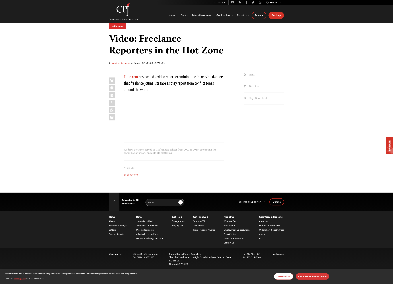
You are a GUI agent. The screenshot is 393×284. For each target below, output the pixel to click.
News (112, 216)
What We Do (229, 221)
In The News (117, 26)
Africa (262, 234)
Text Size (253, 86)
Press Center (230, 234)
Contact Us (229, 242)
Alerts (112, 221)
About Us (229, 216)
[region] (196, 276)
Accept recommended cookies (312, 276)
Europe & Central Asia (269, 225)
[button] (281, 2)
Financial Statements (234, 238)
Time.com (131, 76)
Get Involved (200, 216)
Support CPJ (199, 221)
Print (251, 75)
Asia (261, 238)
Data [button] (183, 15)
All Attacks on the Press (147, 234)
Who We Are (229, 225)
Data (139, 216)
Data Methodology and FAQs (149, 238)
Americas (263, 221)
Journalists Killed (144, 221)
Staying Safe (177, 225)
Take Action (198, 225)
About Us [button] (242, 15)
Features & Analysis (118, 225)
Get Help (276, 15)
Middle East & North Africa (271, 229)
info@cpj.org (278, 253)
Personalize (284, 276)
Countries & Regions (270, 216)
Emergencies (178, 221)
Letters (112, 229)
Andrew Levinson (121, 63)
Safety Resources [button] (201, 15)
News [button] (172, 15)
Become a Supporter (250, 201)
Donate (259, 15)
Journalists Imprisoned (147, 225)
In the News (131, 175)
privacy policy (19, 278)
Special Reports (116, 234)
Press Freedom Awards (204, 229)
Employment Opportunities (237, 229)
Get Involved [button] (223, 15)
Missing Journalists (145, 229)
